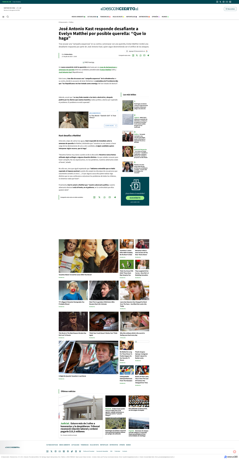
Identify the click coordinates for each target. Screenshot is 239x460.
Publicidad (117, 451)
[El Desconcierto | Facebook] (217, 2)
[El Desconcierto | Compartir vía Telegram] (148, 55)
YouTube (60, 451)
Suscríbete (135, 198)
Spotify (68, 451)
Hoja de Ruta (118, 17)
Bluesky (80, 451)
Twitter (51, 451)
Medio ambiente (78, 17)
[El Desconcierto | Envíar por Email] (144, 55)
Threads (76, 451)
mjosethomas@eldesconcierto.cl (130, 457)
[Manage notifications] (234, 451)
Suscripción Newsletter (102, 451)
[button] (230, 9)
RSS (111, 451)
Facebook (47, 451)
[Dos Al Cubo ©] (231, 458)
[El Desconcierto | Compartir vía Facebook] (133, 55)
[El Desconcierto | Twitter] (220, 2)
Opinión (155, 17)
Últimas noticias (52, 445)
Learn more (109, 125)
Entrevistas (143, 17)
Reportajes (130, 17)
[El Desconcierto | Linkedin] (230, 2)
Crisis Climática (17, 2)
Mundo (164, 17)
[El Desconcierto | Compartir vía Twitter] (137, 55)
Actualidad (91, 17)
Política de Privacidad (88, 451)
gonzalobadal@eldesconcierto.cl (166, 457)
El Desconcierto (63, 22)
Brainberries (95, 113)
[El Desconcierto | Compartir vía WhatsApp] (140, 55)
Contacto (124, 451)
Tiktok (72, 451)
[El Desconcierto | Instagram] (223, 2)
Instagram (55, 451)
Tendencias (104, 17)
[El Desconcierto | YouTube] (227, 2)
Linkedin (64, 451)
